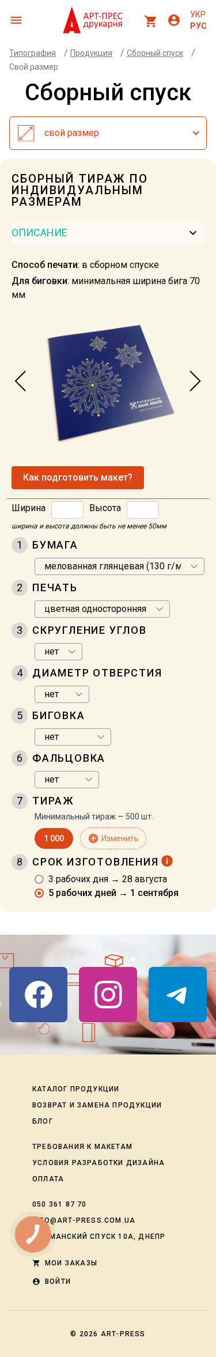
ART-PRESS (123, 1334)
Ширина (29, 507)
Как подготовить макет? (77, 477)
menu (16, 20)
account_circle (174, 20)
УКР (198, 14)
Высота (105, 507)
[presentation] (20, 381)
